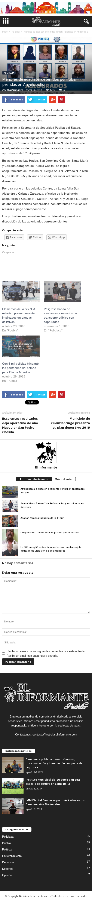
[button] (85, 21)
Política (7, 849)
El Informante (15, 89)
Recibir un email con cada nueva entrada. (32, 655)
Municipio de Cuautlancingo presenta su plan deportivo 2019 (70, 423)
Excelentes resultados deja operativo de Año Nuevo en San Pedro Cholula (20, 425)
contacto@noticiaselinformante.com (55, 734)
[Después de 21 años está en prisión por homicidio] (10, 537)
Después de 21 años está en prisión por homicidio (50, 532)
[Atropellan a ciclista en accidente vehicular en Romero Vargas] (10, 492)
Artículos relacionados (34, 479)
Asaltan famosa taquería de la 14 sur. (42, 517)
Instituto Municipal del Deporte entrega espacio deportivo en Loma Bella (53, 782)
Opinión (7, 875)
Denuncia (8, 862)
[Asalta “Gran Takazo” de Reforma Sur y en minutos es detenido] (10, 506)
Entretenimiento (12, 856)
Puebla (6, 843)
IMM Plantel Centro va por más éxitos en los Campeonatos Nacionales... (55, 802)
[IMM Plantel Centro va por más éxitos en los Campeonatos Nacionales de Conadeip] (13, 806)
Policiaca (9, 73)
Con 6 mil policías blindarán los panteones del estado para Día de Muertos (21, 368)
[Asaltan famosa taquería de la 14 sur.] (10, 521)
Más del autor (64, 479)
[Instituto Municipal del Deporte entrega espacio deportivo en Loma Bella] (13, 786)
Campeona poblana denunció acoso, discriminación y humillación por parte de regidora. (54, 763)
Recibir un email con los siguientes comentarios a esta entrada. (46, 651)
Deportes (7, 868)
